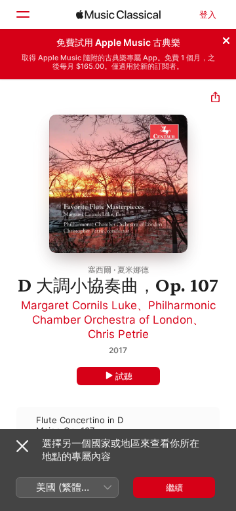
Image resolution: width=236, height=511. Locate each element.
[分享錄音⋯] (215, 98)
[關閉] (226, 38)
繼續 (174, 487)
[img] (118, 14)
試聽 (123, 376)
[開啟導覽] (22, 14)
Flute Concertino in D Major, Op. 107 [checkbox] (79, 425)
